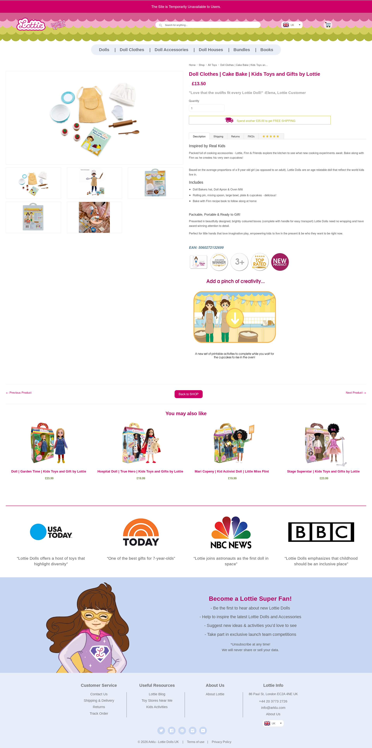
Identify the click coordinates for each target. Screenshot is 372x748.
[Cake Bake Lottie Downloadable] (235, 364)
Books (266, 49)
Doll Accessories (171, 49)
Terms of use (195, 742)
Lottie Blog (157, 694)
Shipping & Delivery (99, 700)
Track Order (99, 713)
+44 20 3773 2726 (273, 701)
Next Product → (356, 392)
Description (199, 136)
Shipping (218, 136)
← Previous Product (18, 392)
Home (192, 65)
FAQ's (251, 136)
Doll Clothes (132, 49)
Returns (235, 136)
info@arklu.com (273, 708)
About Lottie (215, 694)
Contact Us (99, 694)
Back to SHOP (189, 394)
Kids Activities (157, 707)
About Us (273, 714)
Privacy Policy (221, 742)
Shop (202, 65)
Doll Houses (211, 49)
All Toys (212, 65)
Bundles (241, 49)
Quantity (194, 101)
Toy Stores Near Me (157, 700)
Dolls (104, 49)
